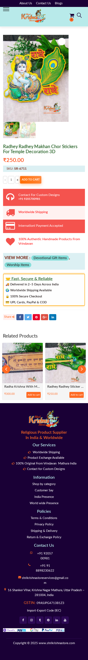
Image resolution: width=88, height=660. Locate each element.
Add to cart (31, 179)
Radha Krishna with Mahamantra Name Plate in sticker (22, 386)
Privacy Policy (44, 524)
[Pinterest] (36, 317)
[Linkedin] (56, 620)
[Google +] (44, 317)
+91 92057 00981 (45, 556)
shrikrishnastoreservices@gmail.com (45, 580)
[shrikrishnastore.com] (33, 15)
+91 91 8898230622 (45, 568)
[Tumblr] (40, 620)
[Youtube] (65, 620)
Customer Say (44, 490)
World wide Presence (44, 503)
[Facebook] (20, 317)
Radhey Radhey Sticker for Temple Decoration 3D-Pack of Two (65, 386)
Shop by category (44, 484)
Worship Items (18, 265)
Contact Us (43, 3)
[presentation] (6, 369)
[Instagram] (31, 620)
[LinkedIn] (52, 317)
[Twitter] (28, 317)
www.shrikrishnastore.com (57, 643)
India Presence (44, 496)
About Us (25, 3)
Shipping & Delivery (44, 530)
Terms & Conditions (44, 518)
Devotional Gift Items (50, 258)
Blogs (59, 3)
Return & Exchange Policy (44, 537)
